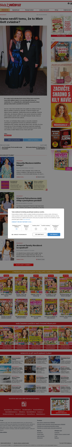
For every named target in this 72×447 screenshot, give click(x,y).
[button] (36, 222)
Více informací (26, 219)
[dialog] (36, 223)
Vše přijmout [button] (54, 234)
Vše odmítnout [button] (39, 234)
